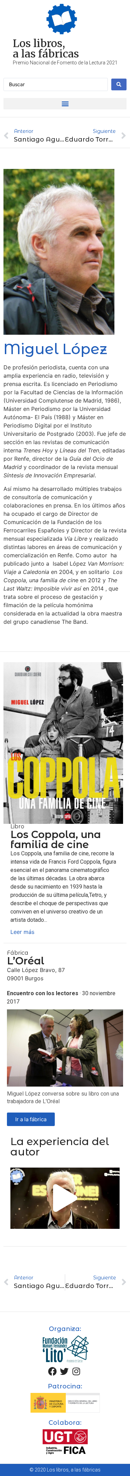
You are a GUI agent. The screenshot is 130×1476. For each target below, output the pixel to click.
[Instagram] (76, 1371)
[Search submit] (119, 84)
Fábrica (17, 953)
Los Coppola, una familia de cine (55, 839)
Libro (17, 826)
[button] (65, 103)
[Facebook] (52, 1371)
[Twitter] (64, 1371)
